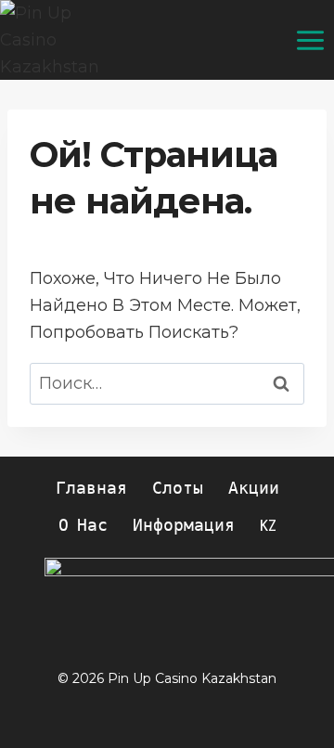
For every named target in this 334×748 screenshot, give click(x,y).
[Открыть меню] (310, 40)
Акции (253, 488)
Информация (184, 525)
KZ (268, 525)
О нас (83, 525)
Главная (91, 488)
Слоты (177, 488)
